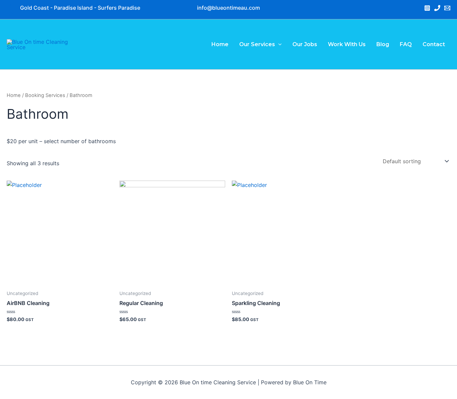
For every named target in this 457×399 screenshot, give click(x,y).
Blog (382, 44)
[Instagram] (427, 8)
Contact (434, 44)
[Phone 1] (437, 8)
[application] (278, 44)
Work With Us (347, 44)
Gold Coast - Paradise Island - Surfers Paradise (80, 7)
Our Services (257, 44)
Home (220, 44)
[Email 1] (447, 8)
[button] (228, 7)
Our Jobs (304, 44)
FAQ (406, 44)
